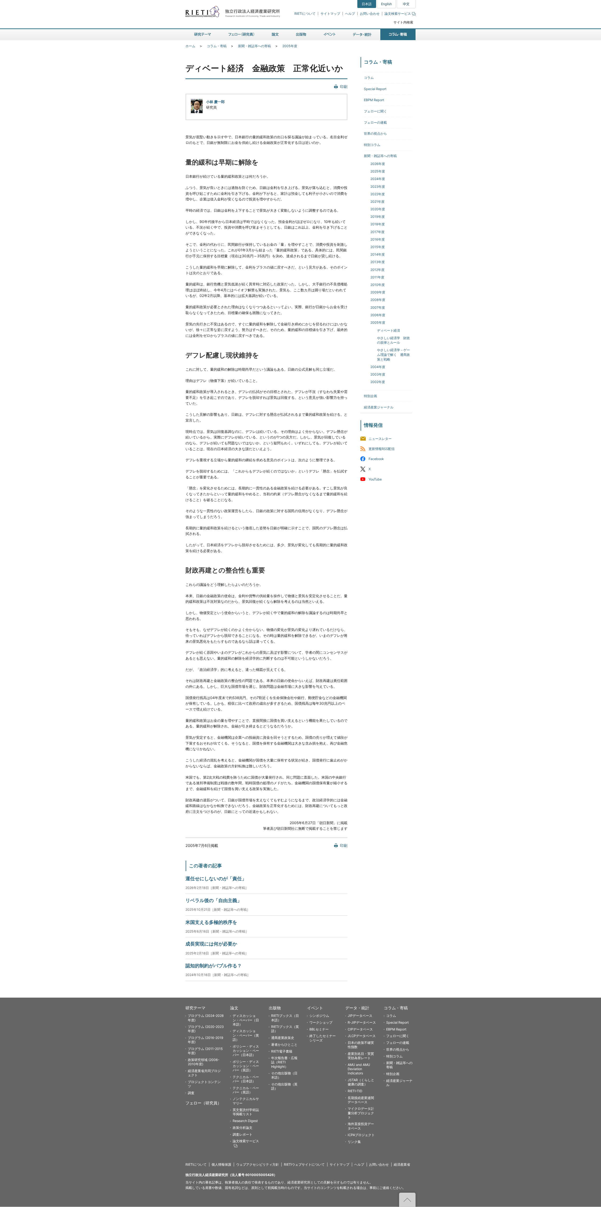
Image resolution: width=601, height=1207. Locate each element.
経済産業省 (402, 1164)
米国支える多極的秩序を (211, 922)
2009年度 (377, 292)
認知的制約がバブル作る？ (213, 966)
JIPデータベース (360, 1016)
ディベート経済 (388, 330)
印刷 (343, 86)
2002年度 (377, 382)
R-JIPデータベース (362, 1022)
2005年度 (289, 46)
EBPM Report (374, 100)
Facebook (376, 459)
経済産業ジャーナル (378, 407)
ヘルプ (350, 13)
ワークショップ (320, 1022)
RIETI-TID (355, 1091)
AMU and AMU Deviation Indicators (359, 1069)
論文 (234, 1008)
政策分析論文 (242, 1128)
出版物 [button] (301, 34)
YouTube (375, 479)
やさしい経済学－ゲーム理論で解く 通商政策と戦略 (393, 354)
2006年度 (377, 315)
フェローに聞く (375, 111)
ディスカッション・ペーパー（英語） (246, 1035)
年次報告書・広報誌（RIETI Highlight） (284, 1062)
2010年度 (377, 285)
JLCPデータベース (362, 1036)
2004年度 (377, 367)
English (386, 4)
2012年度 (377, 270)
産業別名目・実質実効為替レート (361, 1056)
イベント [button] (329, 34)
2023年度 (377, 186)
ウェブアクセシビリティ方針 (257, 1164)
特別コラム (372, 145)
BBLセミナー (319, 1029)
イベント (315, 1008)
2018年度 (377, 224)
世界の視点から (375, 133)
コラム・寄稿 (217, 46)
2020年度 (377, 209)
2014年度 (377, 254)
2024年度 (377, 179)
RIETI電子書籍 (281, 1051)
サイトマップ (330, 13)
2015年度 (377, 247)
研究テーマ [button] (202, 34)
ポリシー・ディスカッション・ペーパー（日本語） (246, 1050)
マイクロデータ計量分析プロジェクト (361, 1113)
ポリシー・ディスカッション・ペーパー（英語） (246, 1066)
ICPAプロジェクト (361, 1135)
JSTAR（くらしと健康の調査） (361, 1082)
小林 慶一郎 (215, 102)
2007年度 (377, 307)
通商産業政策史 (282, 1038)
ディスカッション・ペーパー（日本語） (246, 1020)
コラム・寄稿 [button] (398, 34)
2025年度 (377, 171)
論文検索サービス (398, 13)
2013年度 (377, 262)
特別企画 (370, 396)
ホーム (190, 46)
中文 (406, 4)
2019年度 (377, 217)
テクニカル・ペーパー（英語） (246, 1090)
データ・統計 (357, 1008)
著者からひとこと (284, 1044)
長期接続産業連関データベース (361, 1100)
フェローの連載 (375, 122)
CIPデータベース (360, 1029)
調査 (191, 1093)
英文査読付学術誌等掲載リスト (246, 1112)
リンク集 (354, 1142)
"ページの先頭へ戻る (407, 1200)
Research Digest (245, 1121)
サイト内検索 (403, 22)
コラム (369, 78)
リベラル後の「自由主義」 (213, 900)
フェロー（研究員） (203, 1103)
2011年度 (377, 277)
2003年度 (377, 374)
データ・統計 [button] (362, 34)
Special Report (375, 89)
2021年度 (377, 202)
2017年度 (377, 232)
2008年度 (377, 300)
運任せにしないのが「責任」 (216, 878)
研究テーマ (195, 1008)
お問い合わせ (370, 13)
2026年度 (377, 164)
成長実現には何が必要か (211, 944)
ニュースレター (380, 439)
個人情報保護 (221, 1164)
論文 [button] (275, 34)
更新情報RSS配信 (382, 449)
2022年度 (377, 194)
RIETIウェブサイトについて (304, 1164)
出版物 (275, 1008)
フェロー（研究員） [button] (241, 34)
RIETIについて (305, 13)
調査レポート (242, 1134)
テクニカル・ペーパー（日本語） (246, 1079)
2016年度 (377, 239)
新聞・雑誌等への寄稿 (254, 46)
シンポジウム (319, 1016)
